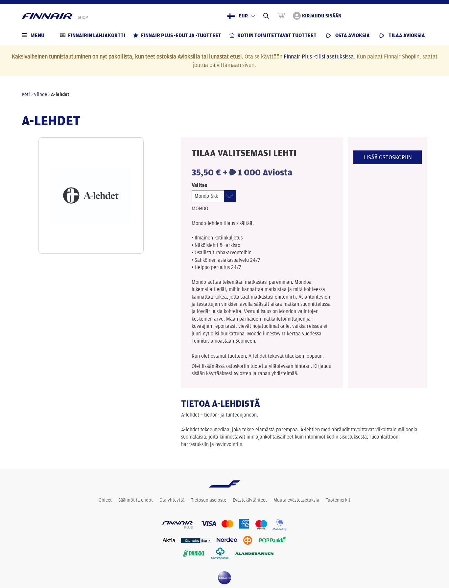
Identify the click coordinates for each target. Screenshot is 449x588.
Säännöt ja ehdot (135, 500)
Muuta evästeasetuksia (296, 500)
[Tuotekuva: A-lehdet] (91, 195)
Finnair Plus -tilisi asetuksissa (319, 56)
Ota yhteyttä (171, 500)
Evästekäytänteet (250, 500)
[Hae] (266, 15)
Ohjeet (105, 500)
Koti (26, 94)
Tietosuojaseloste (208, 500)
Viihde (40, 94)
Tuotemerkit (338, 500)
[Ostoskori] (281, 15)
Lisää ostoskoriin (388, 157)
